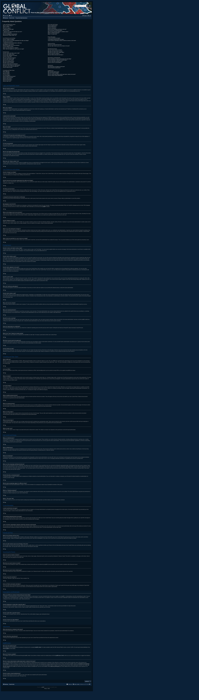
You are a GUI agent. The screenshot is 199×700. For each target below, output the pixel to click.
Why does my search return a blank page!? (56, 52)
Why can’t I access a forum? (8, 60)
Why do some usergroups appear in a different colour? (58, 31)
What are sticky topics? (7, 78)
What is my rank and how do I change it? (10, 47)
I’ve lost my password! (7, 32)
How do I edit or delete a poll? (8, 59)
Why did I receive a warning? (8, 62)
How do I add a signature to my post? (10, 55)
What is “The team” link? (52, 34)
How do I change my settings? (8, 39)
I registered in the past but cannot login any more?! (12, 31)
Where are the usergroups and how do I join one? (57, 29)
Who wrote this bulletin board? (53, 71)
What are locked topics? (7, 79)
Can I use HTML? (6, 72)
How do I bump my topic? (8, 67)
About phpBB (6, 648)
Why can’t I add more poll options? (9, 57)
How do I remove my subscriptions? (54, 62)
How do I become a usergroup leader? (55, 30)
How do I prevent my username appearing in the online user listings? (16, 40)
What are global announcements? (9, 76)
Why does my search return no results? (55, 51)
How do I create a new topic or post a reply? (11, 53)
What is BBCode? (6, 71)
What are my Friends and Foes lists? (55, 44)
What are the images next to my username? (11, 45)
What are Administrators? (52, 25)
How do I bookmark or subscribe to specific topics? (57, 60)
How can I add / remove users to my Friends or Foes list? (59, 45)
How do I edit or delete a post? (8, 54)
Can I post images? (6, 75)
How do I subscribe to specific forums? (55, 61)
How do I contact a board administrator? (55, 75)
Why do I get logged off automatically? (10, 34)
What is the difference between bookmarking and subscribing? (59, 58)
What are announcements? (8, 77)
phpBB (43, 206)
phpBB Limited (38, 647)
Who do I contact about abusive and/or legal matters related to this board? (62, 74)
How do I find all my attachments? (54, 67)
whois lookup (6, 663)
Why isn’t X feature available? (53, 73)
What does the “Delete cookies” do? (9, 35)
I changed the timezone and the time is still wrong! (12, 42)
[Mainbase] (17, 8)
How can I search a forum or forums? (55, 49)
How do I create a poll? (7, 56)
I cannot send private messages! (54, 38)
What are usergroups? (52, 28)
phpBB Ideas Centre (59, 655)
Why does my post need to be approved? (11, 66)
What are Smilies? (6, 73)
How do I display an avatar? (8, 46)
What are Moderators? (52, 26)
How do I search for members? (54, 53)
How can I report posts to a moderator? (10, 63)
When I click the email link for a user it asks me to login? (13, 48)
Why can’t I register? (7, 28)
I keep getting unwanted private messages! (56, 39)
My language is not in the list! (8, 44)
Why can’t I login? (6, 30)
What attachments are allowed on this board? (56, 66)
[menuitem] (10, 16)
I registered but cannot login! (8, 29)
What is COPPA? (6, 26)
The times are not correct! (8, 41)
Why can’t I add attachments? (8, 61)
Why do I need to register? (8, 25)
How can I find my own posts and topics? (55, 54)
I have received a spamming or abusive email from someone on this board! (62, 40)
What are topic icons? (7, 81)
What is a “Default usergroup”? (53, 32)
